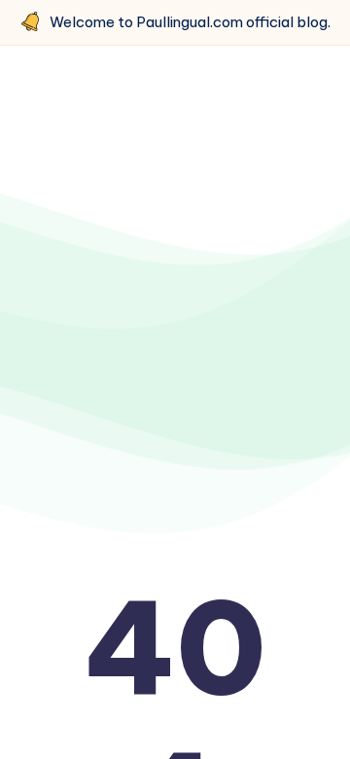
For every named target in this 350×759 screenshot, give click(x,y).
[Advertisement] (175, 269)
